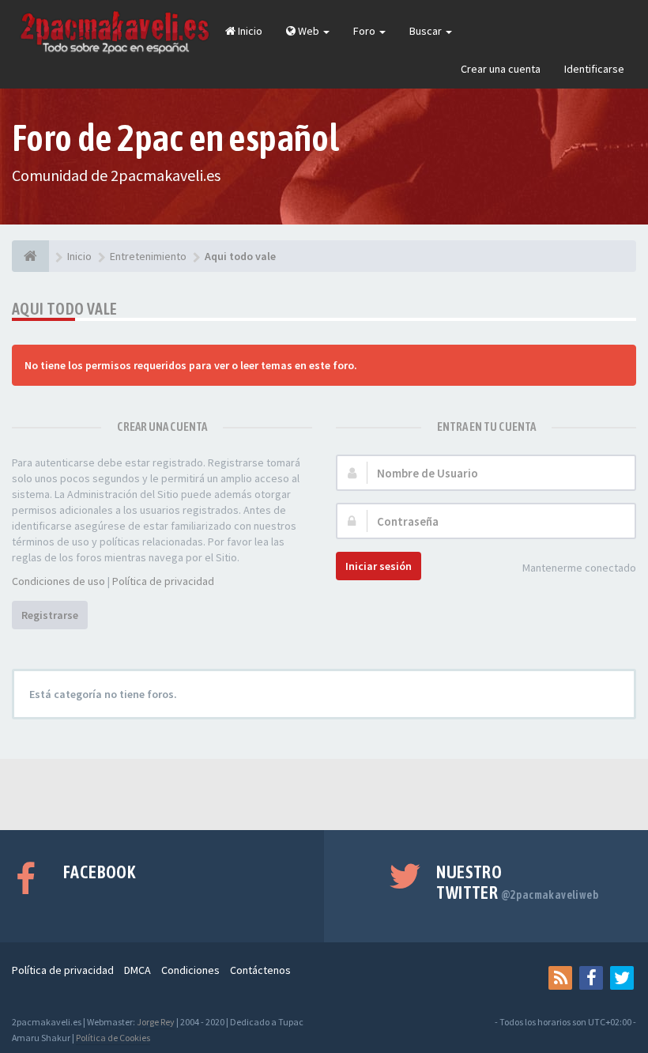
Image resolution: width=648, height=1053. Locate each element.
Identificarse (594, 69)
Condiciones (190, 970)
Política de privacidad (163, 581)
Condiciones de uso (58, 581)
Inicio (248, 31)
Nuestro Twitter (517, 882)
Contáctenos (260, 970)
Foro (365, 31)
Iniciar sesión (378, 566)
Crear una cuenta (501, 69)
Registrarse (49, 615)
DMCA (137, 970)
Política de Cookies (113, 1038)
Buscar (426, 31)
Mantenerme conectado (579, 567)
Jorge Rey (156, 1022)
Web (309, 31)
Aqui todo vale (65, 309)
